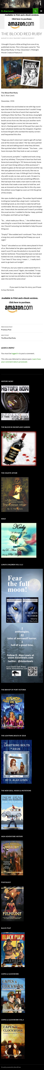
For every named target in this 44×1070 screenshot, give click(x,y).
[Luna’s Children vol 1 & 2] (22, 626)
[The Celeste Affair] (14, 494)
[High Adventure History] (12, 858)
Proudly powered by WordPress (11, 1067)
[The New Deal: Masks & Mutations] (12, 812)
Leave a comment (27, 38)
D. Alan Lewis (7, 11)
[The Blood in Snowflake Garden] (18, 448)
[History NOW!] (15, 403)
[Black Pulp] (13, 949)
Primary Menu (41, 11)
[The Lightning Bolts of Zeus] (16, 762)
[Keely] (18, 540)
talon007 (17, 38)
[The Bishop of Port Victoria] (12, 711)
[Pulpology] (12, 904)
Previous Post (6, 328)
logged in (15, 353)
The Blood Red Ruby (8, 336)
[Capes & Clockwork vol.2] (13, 1041)
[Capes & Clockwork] (13, 995)
